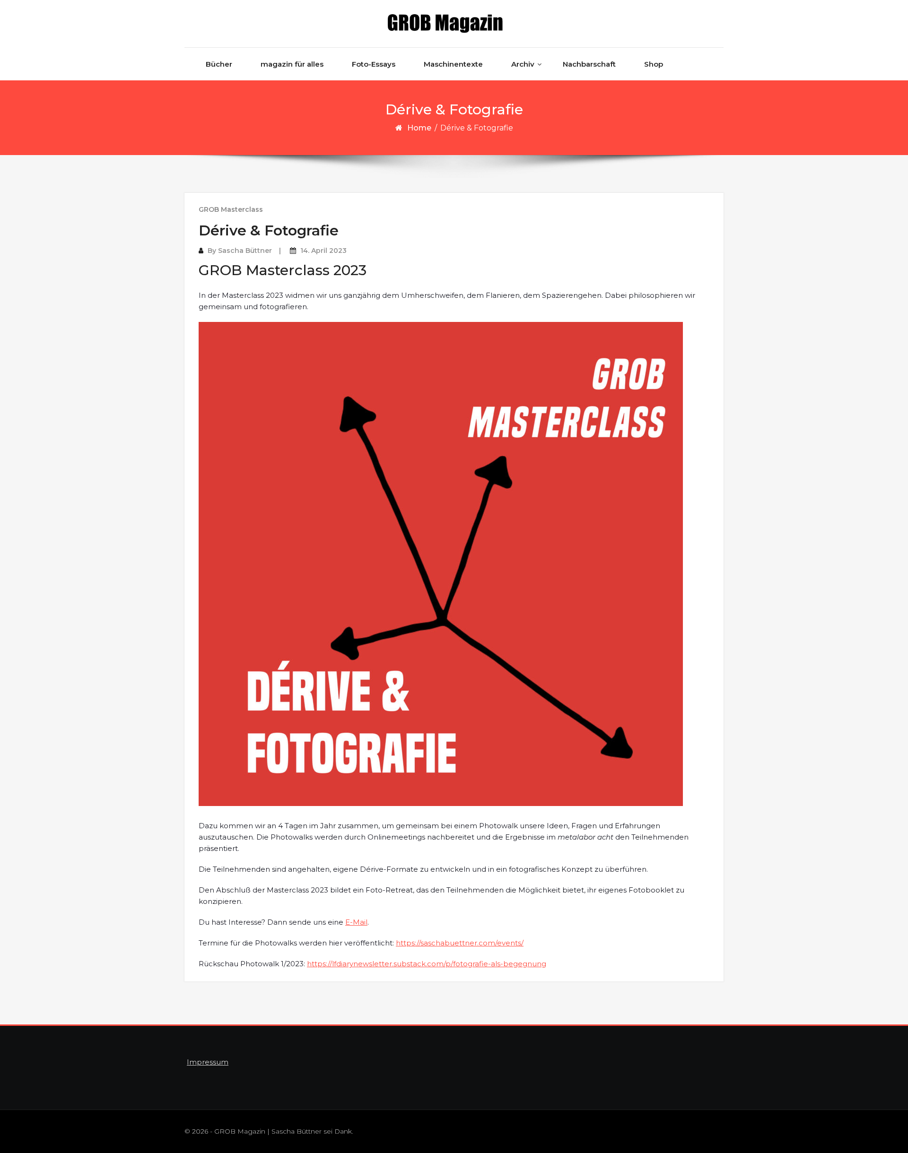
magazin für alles (292, 64)
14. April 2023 (323, 250)
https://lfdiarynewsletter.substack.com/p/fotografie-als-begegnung (426, 963)
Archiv (522, 64)
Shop (653, 64)
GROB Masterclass (231, 209)
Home (419, 127)
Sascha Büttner (245, 250)
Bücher (219, 64)
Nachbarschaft (589, 64)
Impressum (207, 1062)
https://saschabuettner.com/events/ (460, 942)
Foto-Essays (373, 64)
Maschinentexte (453, 64)
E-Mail (356, 922)
